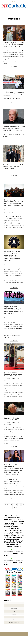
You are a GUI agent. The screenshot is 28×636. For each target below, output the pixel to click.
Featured (14, 605)
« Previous (7, 504)
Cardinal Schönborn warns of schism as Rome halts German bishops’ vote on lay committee (14, 129)
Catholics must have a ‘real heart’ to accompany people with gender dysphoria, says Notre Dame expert (13, 468)
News (14, 611)
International (14, 608)
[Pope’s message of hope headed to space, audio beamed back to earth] (14, 369)
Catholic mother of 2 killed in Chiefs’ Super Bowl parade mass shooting (13, 166)
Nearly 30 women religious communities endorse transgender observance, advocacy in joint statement (13, 309)
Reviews (14, 617)
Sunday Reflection (14, 619)
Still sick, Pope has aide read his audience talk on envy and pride (13, 94)
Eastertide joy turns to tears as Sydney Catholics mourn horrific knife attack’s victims (13, 44)
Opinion (14, 614)
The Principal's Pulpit (14, 622)
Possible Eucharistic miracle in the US (11, 419)
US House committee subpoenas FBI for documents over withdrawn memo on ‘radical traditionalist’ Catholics (12, 256)
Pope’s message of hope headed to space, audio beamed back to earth (13, 374)
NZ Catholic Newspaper (14, 5)
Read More (14, 66)
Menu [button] (15, 1)
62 (14, 507)
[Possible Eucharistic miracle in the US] (14, 415)
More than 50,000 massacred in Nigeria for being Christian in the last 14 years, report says (13, 202)
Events (14, 603)
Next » (17, 507)
